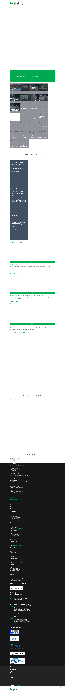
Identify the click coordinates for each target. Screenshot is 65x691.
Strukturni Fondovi (13, 501)
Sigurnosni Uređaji (34, 109)
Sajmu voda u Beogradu (15, 326)
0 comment (12, 271)
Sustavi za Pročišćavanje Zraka (15, 136)
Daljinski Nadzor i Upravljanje (43, 90)
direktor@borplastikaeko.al (18, 572)
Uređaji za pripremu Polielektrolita (24, 145)
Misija (11, 671)
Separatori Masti (33, 100)
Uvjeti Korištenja (13, 497)
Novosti (17, 271)
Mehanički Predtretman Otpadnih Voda (34, 136)
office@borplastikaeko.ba (18, 536)
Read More (23, 271)
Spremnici (15, 128)
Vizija (11, 672)
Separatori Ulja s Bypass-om (14, 110)
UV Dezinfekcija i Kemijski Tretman (14, 99)
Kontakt (11, 675)
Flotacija (14, 146)
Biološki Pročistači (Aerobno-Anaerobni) (34, 89)
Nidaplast (33, 119)
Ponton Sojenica (33, 128)
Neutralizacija (43, 137)
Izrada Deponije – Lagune (43, 127)
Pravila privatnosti (13, 499)
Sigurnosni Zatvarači (24, 109)
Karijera (11, 674)
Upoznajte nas (13, 669)
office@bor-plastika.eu (17, 562)
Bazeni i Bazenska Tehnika (14, 90)
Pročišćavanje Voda (24, 136)
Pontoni (24, 128)
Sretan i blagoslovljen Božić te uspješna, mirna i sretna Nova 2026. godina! (27, 295)
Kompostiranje (24, 100)
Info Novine (12, 677)
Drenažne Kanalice (24, 118)
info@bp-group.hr (16, 472)
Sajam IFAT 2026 (17, 162)
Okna (43, 110)
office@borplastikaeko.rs (18, 528)
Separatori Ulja (43, 100)
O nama (11, 668)
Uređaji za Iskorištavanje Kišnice (43, 118)
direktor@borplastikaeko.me (18, 545)
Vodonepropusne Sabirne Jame (24, 90)
